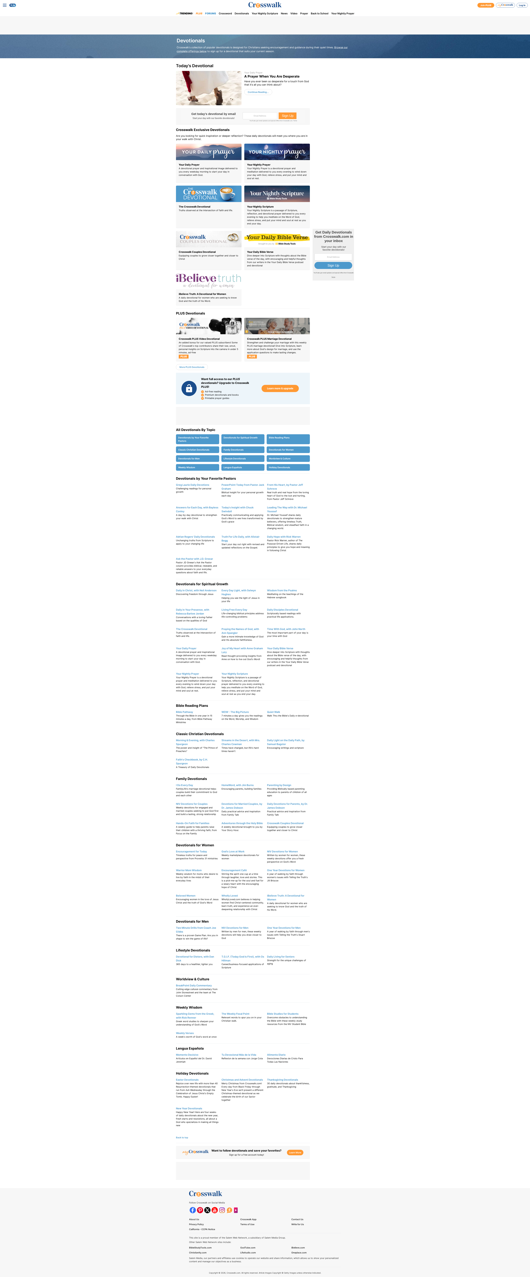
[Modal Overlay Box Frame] (265, 638)
